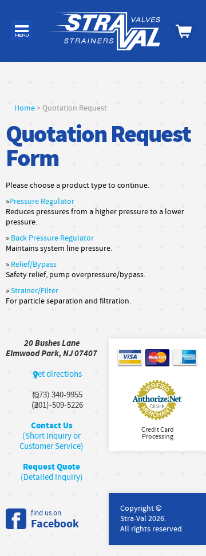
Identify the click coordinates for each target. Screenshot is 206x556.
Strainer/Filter (34, 291)
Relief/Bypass (34, 264)
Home (24, 108)
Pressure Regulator (41, 201)
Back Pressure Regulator (52, 238)
